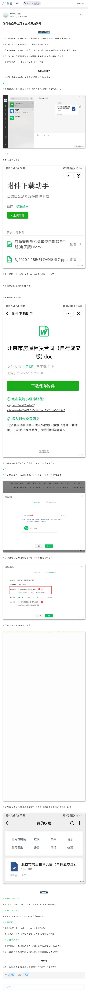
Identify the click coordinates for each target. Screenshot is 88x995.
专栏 (17, 3)
